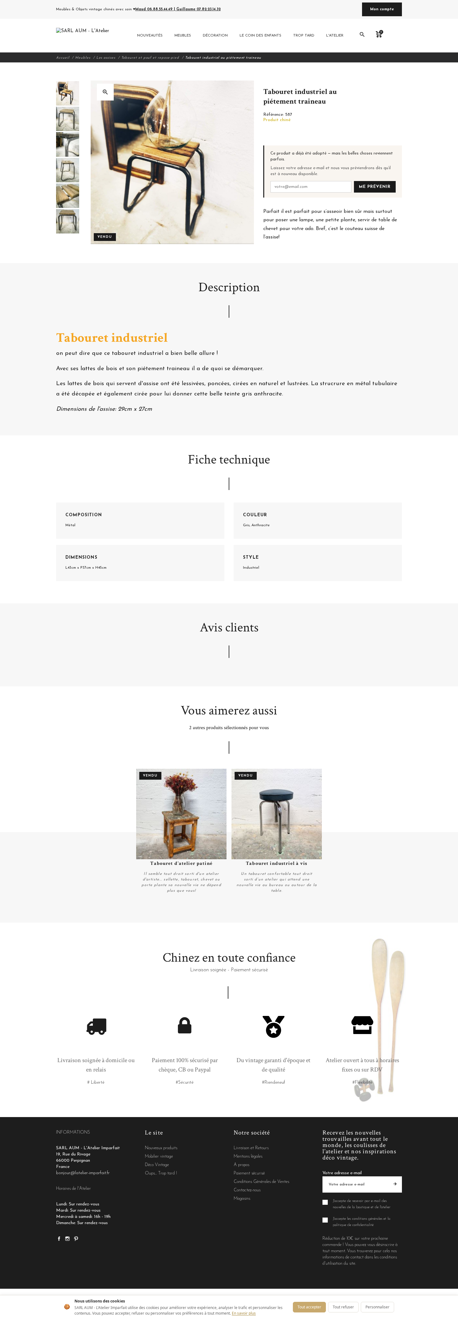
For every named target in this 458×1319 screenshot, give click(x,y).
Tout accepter (309, 1307)
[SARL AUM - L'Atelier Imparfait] (83, 35)
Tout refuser (343, 1307)
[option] (67, 93)
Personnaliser (377, 1307)
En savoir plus (244, 1313)
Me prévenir (375, 187)
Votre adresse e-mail (342, 1173)
